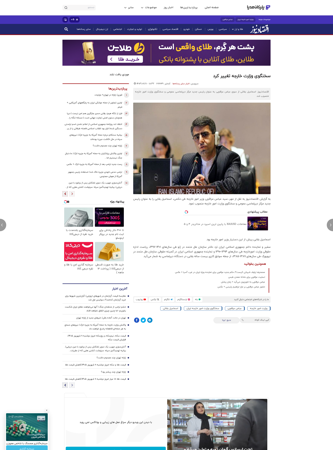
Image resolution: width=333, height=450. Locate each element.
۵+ (72, 19)
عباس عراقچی (228, 19)
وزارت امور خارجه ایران (245, 19)
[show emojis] (65, 20)
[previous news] (3, 225)
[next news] (330, 225)
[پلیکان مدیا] (259, 7)
